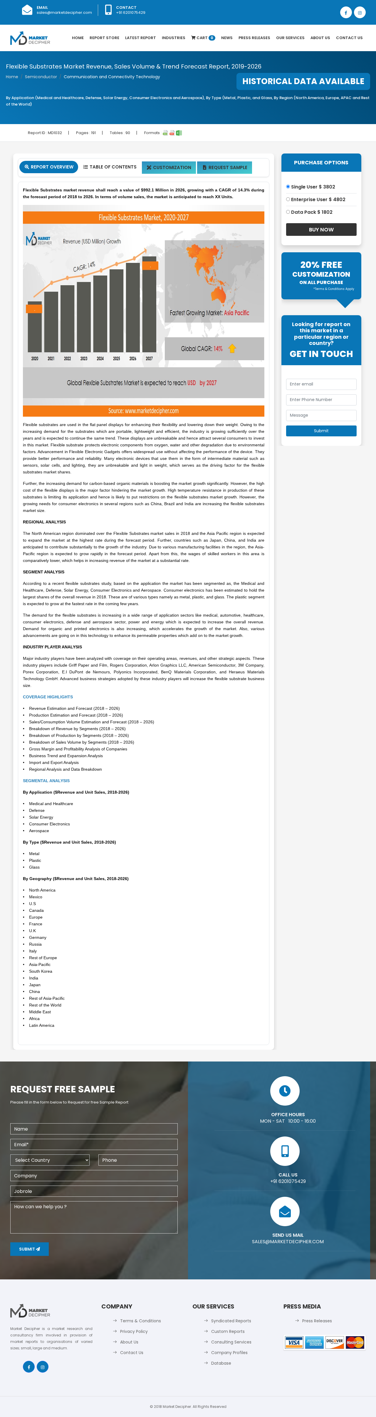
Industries (173, 38)
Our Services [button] (290, 38)
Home (78, 38)
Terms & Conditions (140, 1321)
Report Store (104, 38)
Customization (169, 167)
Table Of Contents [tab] (110, 167)
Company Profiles (229, 1353)
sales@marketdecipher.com (64, 12)
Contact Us (349, 38)
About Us (320, 38)
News (227, 38)
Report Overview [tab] (49, 167)
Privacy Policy (134, 1331)
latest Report (140, 38)
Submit (27, 1249)
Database (221, 1363)
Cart (204, 38)
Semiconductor (41, 77)
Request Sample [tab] (225, 167)
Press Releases (254, 38)
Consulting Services (231, 1342)
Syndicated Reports (231, 1321)
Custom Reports (228, 1331)
